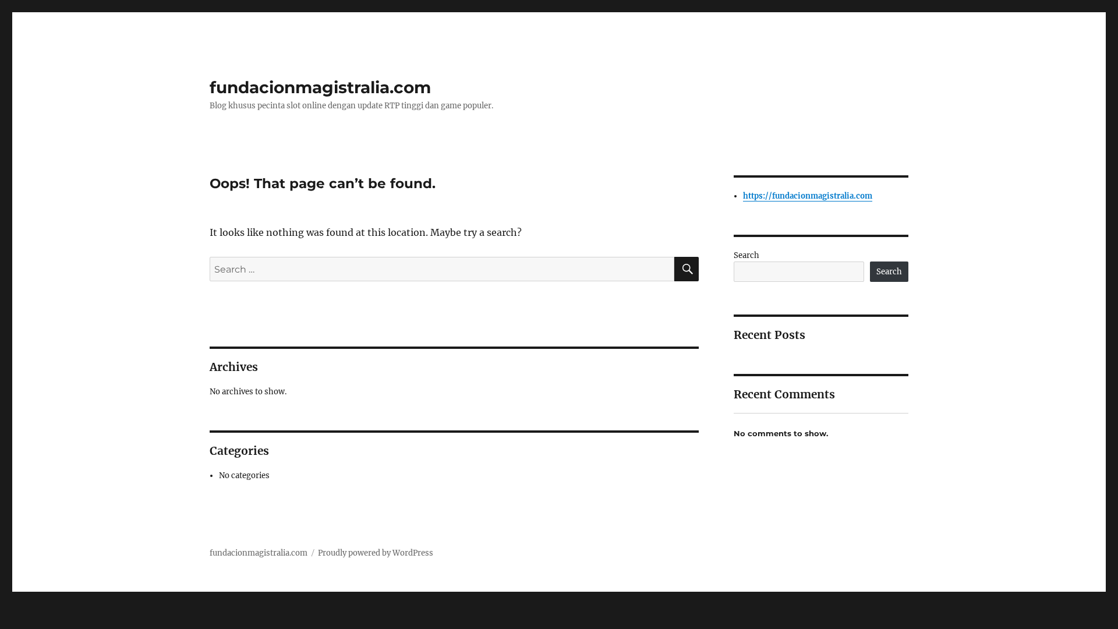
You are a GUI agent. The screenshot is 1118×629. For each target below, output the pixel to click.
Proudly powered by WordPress (375, 553)
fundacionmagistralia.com (320, 87)
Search (746, 255)
